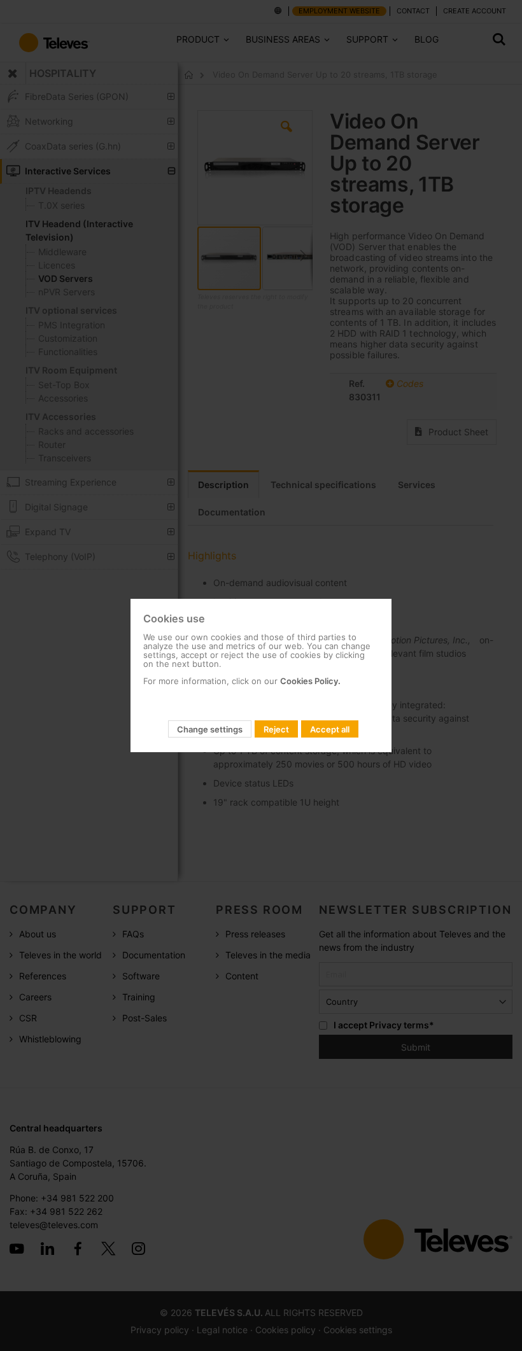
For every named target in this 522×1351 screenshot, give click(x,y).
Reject (276, 729)
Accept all (329, 729)
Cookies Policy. (310, 681)
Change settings (210, 729)
